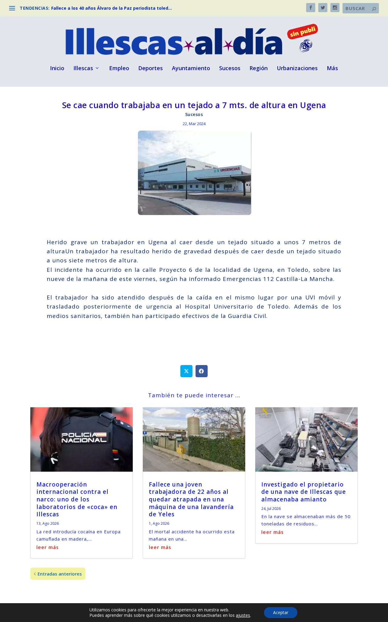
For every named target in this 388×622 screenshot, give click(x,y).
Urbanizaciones (297, 69)
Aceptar (280, 612)
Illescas (83, 69)
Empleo (119, 69)
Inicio (57, 69)
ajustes (243, 615)
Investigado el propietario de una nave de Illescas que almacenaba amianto (303, 491)
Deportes (150, 69)
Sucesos (229, 69)
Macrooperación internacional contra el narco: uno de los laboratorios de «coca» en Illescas (76, 499)
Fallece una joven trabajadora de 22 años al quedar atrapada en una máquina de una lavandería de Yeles (191, 499)
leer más (47, 547)
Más (332, 69)
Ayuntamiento (191, 69)
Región (258, 69)
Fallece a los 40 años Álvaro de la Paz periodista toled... (111, 8)
